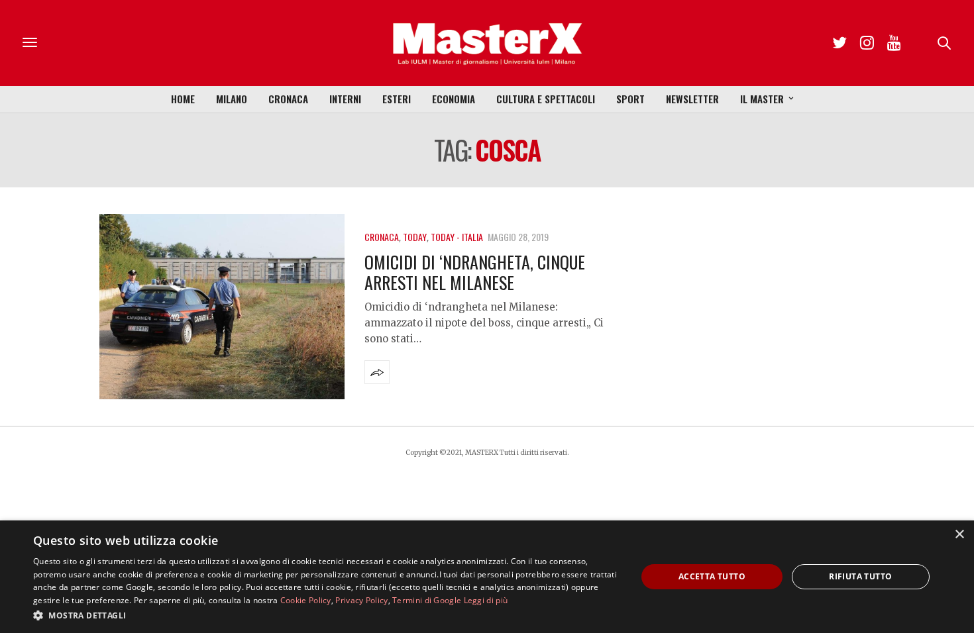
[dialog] (487, 576)
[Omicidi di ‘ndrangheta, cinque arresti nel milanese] (222, 306)
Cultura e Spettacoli (545, 98)
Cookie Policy (305, 600)
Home (183, 98)
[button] (326, 615)
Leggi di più (486, 600)
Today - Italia (457, 237)
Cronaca (288, 98)
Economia (453, 98)
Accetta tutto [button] (711, 576)
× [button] (959, 535)
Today (415, 237)
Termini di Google (426, 600)
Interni (345, 98)
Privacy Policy (361, 600)
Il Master (762, 98)
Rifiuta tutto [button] (860, 576)
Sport (630, 98)
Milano (231, 98)
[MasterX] (487, 43)
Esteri (396, 98)
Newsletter (692, 98)
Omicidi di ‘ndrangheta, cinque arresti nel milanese (474, 272)
